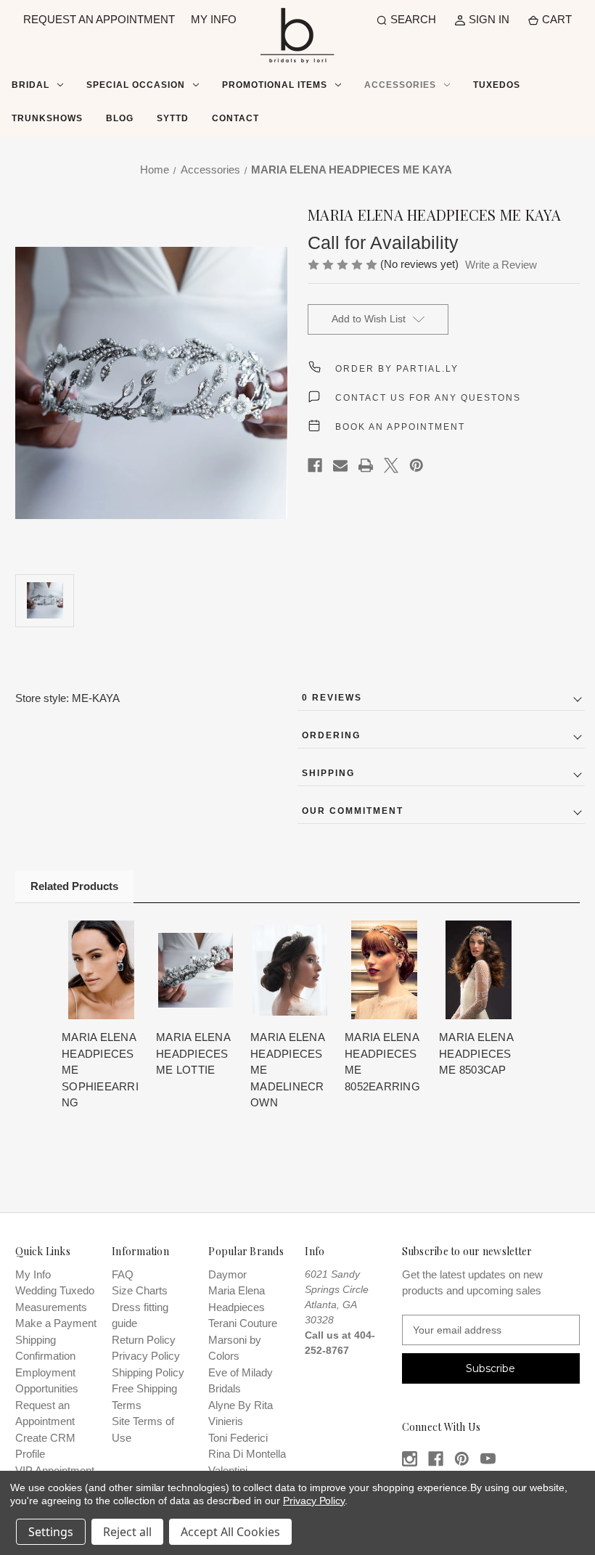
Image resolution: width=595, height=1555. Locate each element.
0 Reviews (332, 698)
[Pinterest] (416, 465)
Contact (235, 118)
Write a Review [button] (501, 264)
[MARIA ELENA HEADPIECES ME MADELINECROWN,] (290, 970)
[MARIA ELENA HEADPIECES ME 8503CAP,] (478, 970)
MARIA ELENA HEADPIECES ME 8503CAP (476, 1053)
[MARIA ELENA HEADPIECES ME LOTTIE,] (195, 970)
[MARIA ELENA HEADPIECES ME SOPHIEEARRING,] (101, 970)
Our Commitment (352, 811)
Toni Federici (238, 1438)
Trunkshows (47, 118)
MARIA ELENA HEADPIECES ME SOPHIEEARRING (100, 1070)
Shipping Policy (148, 1372)
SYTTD (173, 118)
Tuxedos (496, 85)
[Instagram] (409, 1458)
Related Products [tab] (74, 886)
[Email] (340, 465)
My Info (33, 1274)
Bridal (30, 85)
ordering (331, 735)
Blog (120, 118)
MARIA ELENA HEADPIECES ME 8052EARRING (382, 1062)
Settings (50, 1532)
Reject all (127, 1532)
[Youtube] (488, 1458)
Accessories (400, 85)
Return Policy (144, 1340)
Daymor (227, 1274)
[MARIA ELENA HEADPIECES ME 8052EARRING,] (384, 970)
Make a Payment (56, 1323)
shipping (328, 773)
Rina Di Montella (247, 1454)
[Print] (365, 465)
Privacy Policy (146, 1356)
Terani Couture (242, 1323)
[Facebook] (315, 465)
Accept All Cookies (230, 1532)
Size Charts (140, 1290)
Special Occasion (135, 85)
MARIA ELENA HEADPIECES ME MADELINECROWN (287, 1070)
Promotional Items (274, 85)
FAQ (123, 1274)
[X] (391, 465)
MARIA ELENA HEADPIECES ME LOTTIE (193, 1053)
